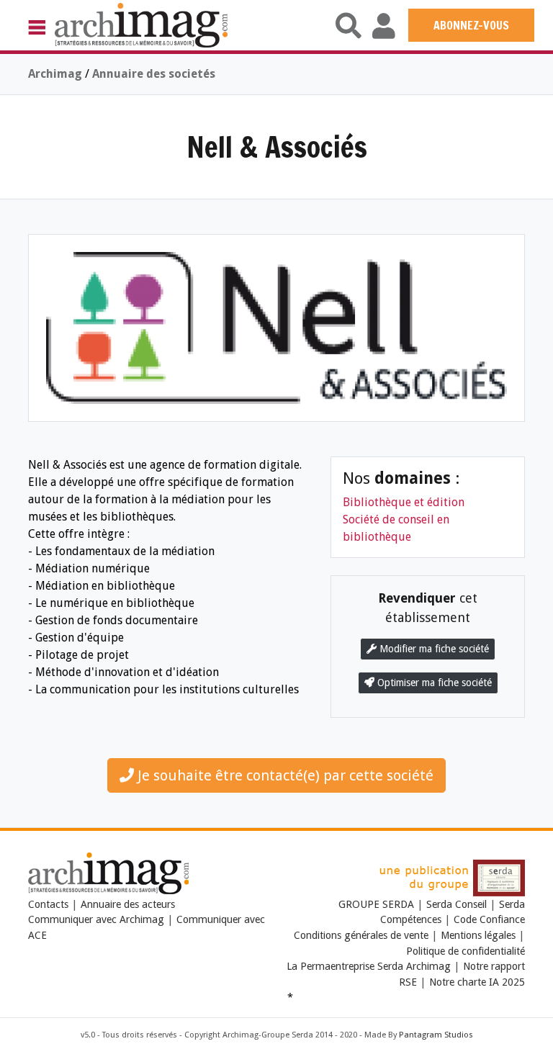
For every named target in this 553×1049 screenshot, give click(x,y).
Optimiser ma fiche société (433, 682)
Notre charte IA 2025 (477, 982)
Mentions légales (478, 935)
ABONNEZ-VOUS (471, 25)
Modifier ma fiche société (433, 648)
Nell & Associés (276, 146)
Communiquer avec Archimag (96, 919)
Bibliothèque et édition (403, 502)
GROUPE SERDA (377, 904)
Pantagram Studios (436, 1035)
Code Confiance (489, 919)
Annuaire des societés (153, 74)
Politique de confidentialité (465, 951)
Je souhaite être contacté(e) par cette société (283, 775)
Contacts (48, 904)
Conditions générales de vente (361, 935)
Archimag (55, 74)
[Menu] (41, 26)
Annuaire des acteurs (128, 904)
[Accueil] (141, 24)
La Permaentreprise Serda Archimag (369, 966)
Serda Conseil (456, 904)
